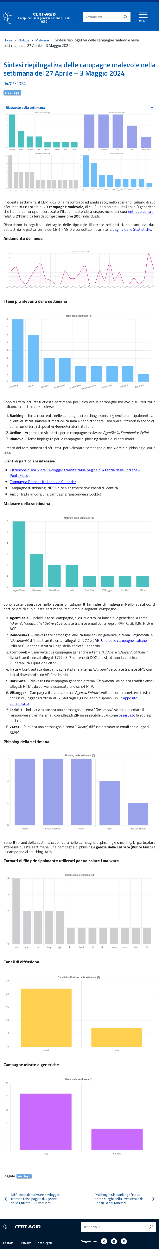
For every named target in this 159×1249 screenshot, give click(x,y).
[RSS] (104, 1241)
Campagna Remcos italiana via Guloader (43, 482)
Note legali (45, 1243)
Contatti (8, 1243)
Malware (42, 40)
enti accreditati (141, 211)
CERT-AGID (44, 18)
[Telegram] (114, 1241)
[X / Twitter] (124, 1241)
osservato (127, 715)
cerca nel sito (94, 16)
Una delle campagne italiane (124, 640)
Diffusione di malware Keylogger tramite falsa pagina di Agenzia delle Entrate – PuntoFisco (75, 472)
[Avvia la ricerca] (125, 17)
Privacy (26, 1243)
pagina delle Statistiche (131, 229)
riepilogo (12, 92)
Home (8, 40)
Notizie (24, 40)
